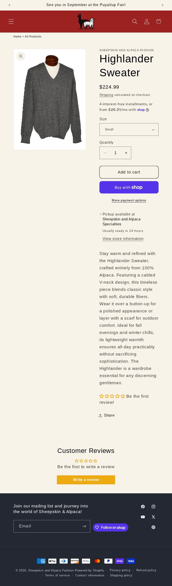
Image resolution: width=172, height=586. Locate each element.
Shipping (106, 95)
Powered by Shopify (89, 570)
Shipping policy (121, 575)
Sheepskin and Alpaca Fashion (51, 570)
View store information (123, 239)
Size (103, 119)
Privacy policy (120, 570)
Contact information (89, 575)
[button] (11, 21)
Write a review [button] (86, 480)
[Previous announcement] (9, 5)
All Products (33, 36)
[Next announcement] (163, 5)
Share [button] (109, 415)
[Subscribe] (84, 526)
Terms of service (57, 575)
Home (17, 36)
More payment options (129, 200)
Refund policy (146, 570)
